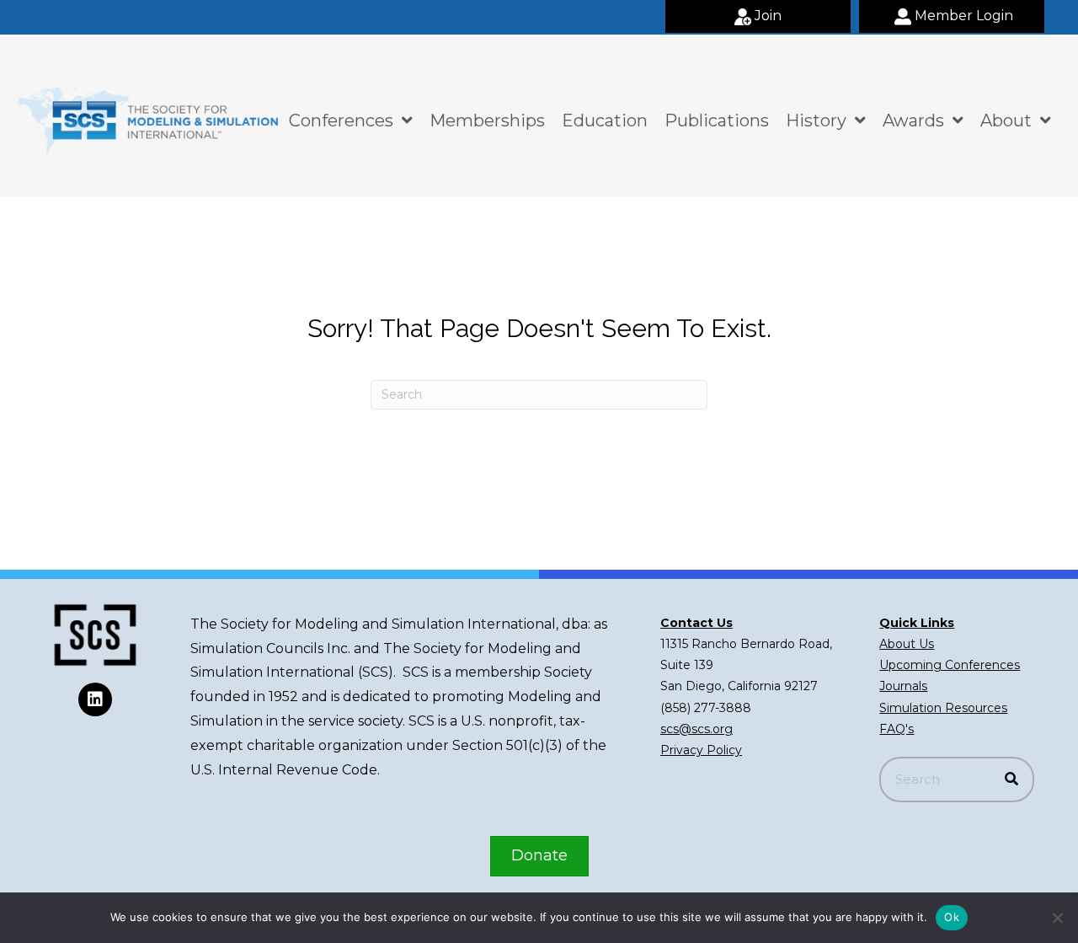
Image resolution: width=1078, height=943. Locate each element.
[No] (1057, 917)
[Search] (1011, 779)
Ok (951, 917)
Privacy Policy (701, 750)
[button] (758, 16)
